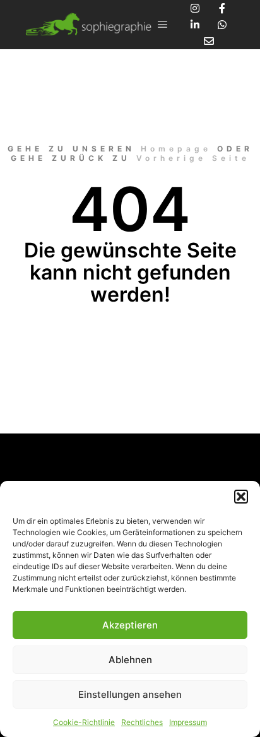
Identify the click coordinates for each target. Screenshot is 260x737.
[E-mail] (209, 41)
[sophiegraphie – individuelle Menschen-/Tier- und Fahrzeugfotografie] (88, 24)
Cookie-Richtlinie (84, 722)
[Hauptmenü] (162, 24)
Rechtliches (142, 722)
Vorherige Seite (193, 158)
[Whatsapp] (222, 24)
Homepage (176, 148)
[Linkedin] (195, 24)
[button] (241, 496)
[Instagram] (195, 8)
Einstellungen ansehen (130, 694)
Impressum (188, 722)
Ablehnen (130, 660)
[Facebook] (222, 8)
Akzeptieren (130, 625)
